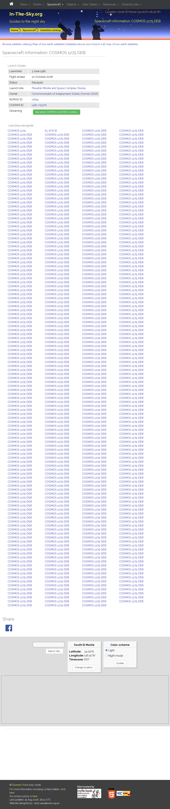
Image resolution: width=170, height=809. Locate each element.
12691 (35, 99)
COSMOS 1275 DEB (94, 130)
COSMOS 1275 (17, 130)
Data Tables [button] (90, 4)
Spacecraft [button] (54, 4)
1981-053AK (39, 105)
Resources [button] (110, 4)
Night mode (115, 655)
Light (111, 650)
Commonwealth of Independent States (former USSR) (65, 93)
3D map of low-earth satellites (120, 44)
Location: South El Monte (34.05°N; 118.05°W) (133, 11)
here (34, 796)
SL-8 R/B (51, 130)
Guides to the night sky (27, 21)
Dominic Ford (20, 784)
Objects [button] (72, 4)
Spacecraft (29, 30)
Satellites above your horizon (83, 44)
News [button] (24, 4)
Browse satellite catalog (17, 44)
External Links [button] (131, 4)
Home (14, 30)
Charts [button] (37, 4)
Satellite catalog (50, 30)
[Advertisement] (85, 699)
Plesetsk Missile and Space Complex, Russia (58, 88)
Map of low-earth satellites (49, 44)
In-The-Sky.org (25, 14)
